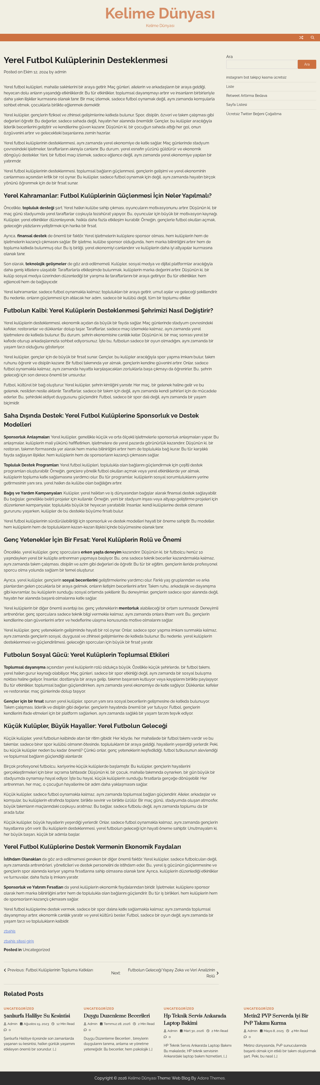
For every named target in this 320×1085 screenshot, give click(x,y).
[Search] (312, 37)
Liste (230, 87)
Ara (229, 56)
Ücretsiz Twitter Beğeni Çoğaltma (254, 114)
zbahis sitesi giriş (19, 941)
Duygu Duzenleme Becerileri (117, 1016)
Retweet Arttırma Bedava (246, 96)
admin (60, 72)
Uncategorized (36, 949)
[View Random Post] (301, 37)
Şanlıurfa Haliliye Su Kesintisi (37, 1016)
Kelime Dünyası (160, 13)
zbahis (10, 931)
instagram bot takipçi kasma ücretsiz (256, 77)
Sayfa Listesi (236, 105)
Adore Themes (211, 1078)
